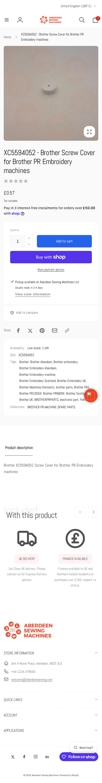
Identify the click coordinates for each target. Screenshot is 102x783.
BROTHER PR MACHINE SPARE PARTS (51, 407)
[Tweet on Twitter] (30, 330)
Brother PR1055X (30, 393)
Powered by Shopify (69, 775)
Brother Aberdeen (41, 362)
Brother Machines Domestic (36, 387)
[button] (6, 19)
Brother (24, 362)
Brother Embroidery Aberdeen (37, 368)
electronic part (69, 399)
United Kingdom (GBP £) (76, 6)
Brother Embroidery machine (37, 374)
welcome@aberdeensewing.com (31, 679)
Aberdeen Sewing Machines (45, 775)
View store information (32, 294)
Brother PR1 (81, 387)
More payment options (51, 270)
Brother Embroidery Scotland (37, 380)
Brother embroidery (65, 362)
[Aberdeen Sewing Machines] (28, 640)
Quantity (14, 230)
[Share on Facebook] (18, 330)
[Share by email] (54, 330)
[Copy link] (67, 330)
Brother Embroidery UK (71, 380)
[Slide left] (80, 512)
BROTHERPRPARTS (46, 399)
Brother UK (26, 399)
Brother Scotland (76, 393)
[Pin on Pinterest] (42, 330)
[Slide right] (93, 512)
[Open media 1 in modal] (51, 93)
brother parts (64, 387)
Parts (83, 399)
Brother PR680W (54, 393)
